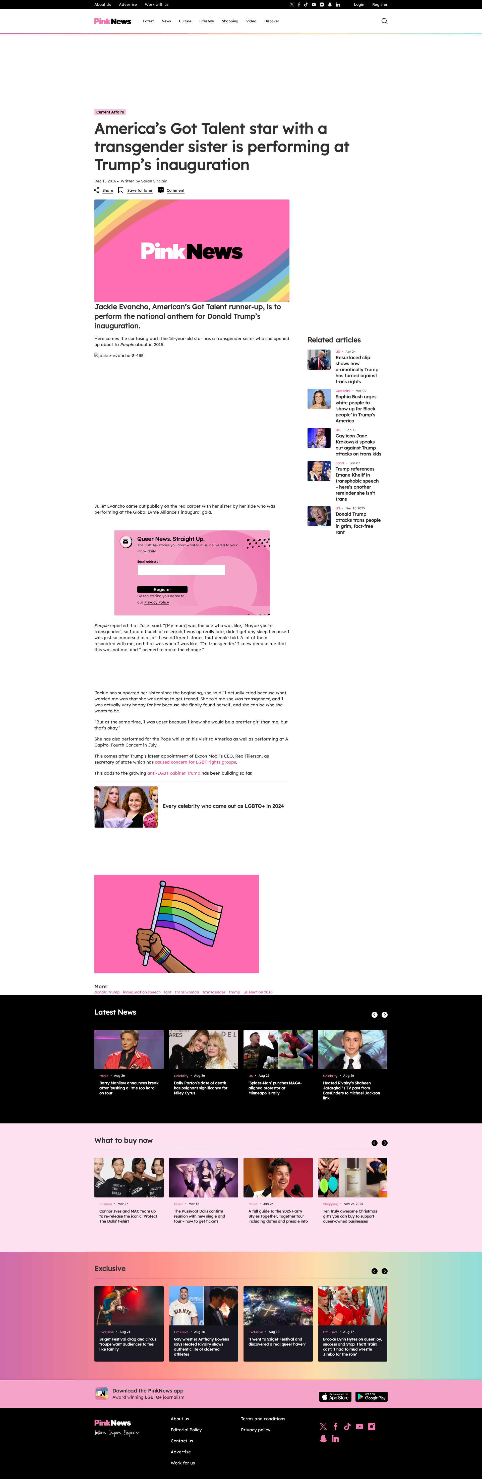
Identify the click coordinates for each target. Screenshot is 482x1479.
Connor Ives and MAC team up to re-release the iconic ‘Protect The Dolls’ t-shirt (128, 1216)
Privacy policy (255, 1429)
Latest (148, 21)
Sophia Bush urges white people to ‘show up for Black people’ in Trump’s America (356, 409)
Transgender (214, 992)
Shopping (230, 21)
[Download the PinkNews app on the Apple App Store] (335, 1397)
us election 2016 (258, 992)
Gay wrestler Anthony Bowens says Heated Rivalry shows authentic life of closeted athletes (201, 1347)
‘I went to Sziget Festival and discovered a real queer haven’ (277, 1342)
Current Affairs (110, 112)
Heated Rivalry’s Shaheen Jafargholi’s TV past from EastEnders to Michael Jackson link (351, 1090)
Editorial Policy (186, 1429)
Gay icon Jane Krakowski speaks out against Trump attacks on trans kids (358, 445)
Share (107, 190)
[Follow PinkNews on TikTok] (347, 1428)
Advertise (128, 4)
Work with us (156, 4)
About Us (102, 4)
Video (251, 21)
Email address (155, 561)
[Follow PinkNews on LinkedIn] (338, 5)
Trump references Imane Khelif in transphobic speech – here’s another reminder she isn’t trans (357, 484)
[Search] (385, 21)
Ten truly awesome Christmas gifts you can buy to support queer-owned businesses (350, 1216)
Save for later (140, 190)
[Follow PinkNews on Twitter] (323, 1428)
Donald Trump (106, 992)
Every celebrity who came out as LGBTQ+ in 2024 (223, 806)
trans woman (187, 992)
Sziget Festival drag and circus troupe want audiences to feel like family (127, 1344)
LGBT (167, 992)
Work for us (183, 1462)
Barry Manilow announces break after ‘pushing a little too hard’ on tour (129, 1088)
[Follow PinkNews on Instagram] (371, 1428)
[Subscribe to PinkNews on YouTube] (359, 1428)
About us (180, 1418)
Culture (185, 21)
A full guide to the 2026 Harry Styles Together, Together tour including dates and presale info (278, 1216)
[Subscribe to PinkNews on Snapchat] (323, 1440)
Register (380, 4)
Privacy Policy (156, 602)
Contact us (182, 1440)
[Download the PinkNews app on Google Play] (371, 1397)
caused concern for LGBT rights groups (195, 762)
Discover (271, 21)
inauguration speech (142, 992)
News (166, 21)
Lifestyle (206, 21)
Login (359, 4)
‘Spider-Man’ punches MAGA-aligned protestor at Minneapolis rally (275, 1088)
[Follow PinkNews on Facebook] (335, 1428)
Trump (234, 992)
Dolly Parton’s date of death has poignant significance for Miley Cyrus (200, 1088)
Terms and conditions (263, 1418)
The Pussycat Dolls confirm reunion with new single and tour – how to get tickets (199, 1216)
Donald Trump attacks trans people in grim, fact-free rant (358, 523)
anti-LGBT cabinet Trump (173, 773)
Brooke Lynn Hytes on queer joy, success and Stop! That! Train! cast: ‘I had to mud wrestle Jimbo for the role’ (352, 1347)
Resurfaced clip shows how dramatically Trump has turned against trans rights (357, 369)
